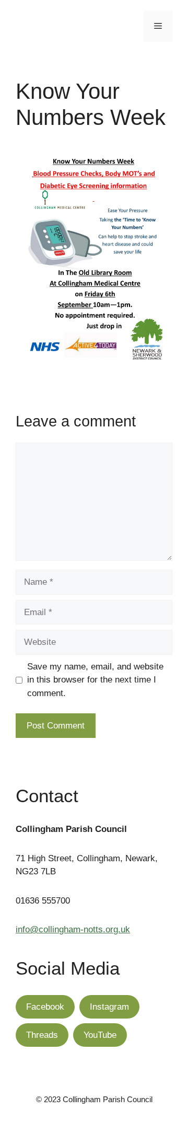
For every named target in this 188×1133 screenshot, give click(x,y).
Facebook (45, 1007)
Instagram (109, 1007)
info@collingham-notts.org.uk (73, 929)
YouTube (100, 1035)
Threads (42, 1035)
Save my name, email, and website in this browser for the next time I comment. (95, 680)
